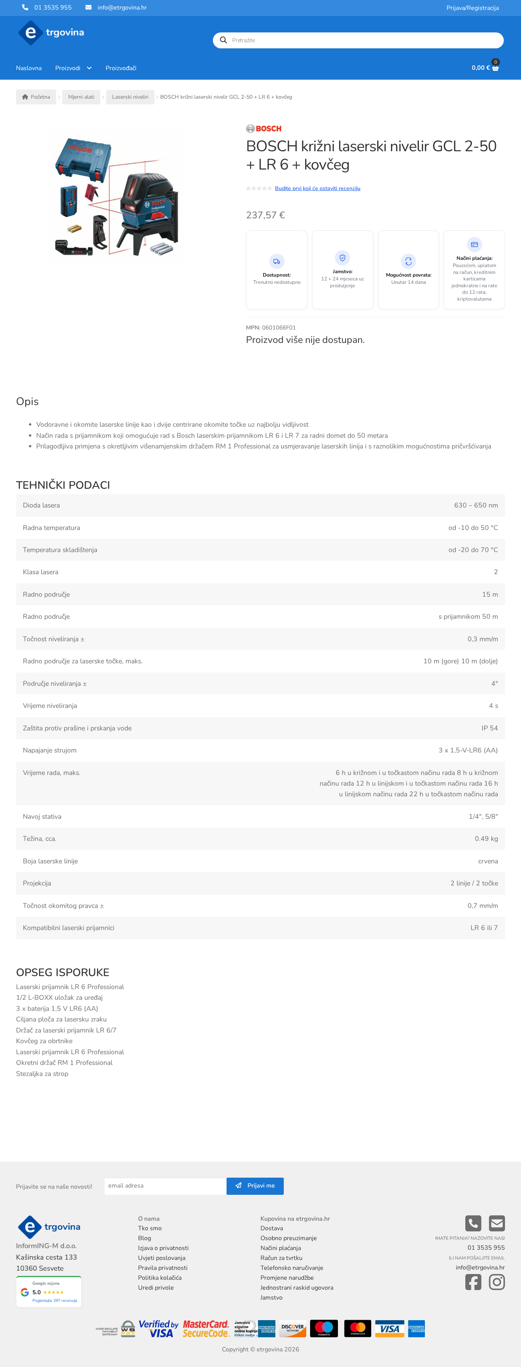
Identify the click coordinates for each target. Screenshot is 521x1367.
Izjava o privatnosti (163, 1248)
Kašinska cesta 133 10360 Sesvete (46, 1262)
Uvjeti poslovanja (161, 1258)
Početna (40, 97)
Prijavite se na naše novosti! (54, 1187)
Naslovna (29, 68)
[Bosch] (289, 130)
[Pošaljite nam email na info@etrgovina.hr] (497, 1224)
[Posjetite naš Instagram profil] (497, 1282)
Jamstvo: (342, 272)
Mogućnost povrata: (408, 275)
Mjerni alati (81, 97)
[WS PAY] (117, 1329)
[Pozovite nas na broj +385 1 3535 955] (473, 1224)
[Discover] (292, 1329)
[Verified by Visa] (160, 1329)
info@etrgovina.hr (122, 7)
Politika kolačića (160, 1278)
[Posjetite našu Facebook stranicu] (473, 1282)
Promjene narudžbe (287, 1278)
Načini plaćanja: (474, 258)
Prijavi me (258, 1185)
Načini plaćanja (280, 1248)
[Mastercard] (359, 1329)
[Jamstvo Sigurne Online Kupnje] (255, 1329)
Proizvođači (121, 68)
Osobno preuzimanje (288, 1238)
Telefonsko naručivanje (291, 1268)
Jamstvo (271, 1297)
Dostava (271, 1228)
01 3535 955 (50, 7)
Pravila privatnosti (163, 1268)
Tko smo (150, 1228)
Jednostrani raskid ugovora (296, 1288)
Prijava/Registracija (473, 8)
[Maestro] (324, 1329)
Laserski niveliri (130, 97)
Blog (144, 1238)
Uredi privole (156, 1288)
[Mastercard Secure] (207, 1329)
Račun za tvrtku (281, 1258)
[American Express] (416, 1329)
